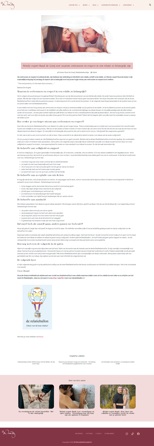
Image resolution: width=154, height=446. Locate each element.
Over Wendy (127, 5)
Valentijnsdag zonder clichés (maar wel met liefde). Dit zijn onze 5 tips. (36, 363)
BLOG (94, 5)
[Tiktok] (132, 433)
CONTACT (99, 433)
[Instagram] (126, 433)
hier (62, 278)
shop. (55, 278)
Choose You (73, 5)
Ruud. (41, 337)
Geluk (95, 72)
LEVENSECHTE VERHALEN (110, 5)
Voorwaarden (109, 433)
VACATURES (89, 433)
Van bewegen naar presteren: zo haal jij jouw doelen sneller (118, 363)
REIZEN (85, 5)
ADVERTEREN (79, 433)
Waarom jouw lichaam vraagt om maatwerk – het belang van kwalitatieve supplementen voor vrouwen (77, 363)
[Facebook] (138, 433)
